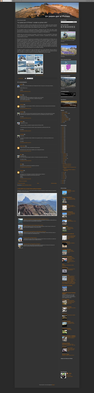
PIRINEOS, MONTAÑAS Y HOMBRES (68, 335)
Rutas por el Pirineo (65, 299)
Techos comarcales (65, 119)
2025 (63, 128)
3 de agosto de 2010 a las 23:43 (25, 160)
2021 (63, 134)
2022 (63, 133)
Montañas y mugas (65, 354)
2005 (63, 183)
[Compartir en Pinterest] (32, 78)
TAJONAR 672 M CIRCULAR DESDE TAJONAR (70, 228)
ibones (63, 114)
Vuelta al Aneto (69, 329)
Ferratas (63, 121)
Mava (21, 154)
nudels (21, 84)
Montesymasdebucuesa (66, 190)
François (21, 170)
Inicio (38, 183)
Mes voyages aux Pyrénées (67, 285)
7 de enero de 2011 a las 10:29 (25, 178)
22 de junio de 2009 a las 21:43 (25, 151)
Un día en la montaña (66, 343)
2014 (63, 145)
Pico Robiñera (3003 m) (67, 164)
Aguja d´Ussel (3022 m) (67, 165)
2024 (63, 130)
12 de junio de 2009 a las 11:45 (25, 108)
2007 (63, 181)
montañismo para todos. (66, 249)
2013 (63, 146)
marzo (64, 175)
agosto (64, 159)
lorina (21, 164)
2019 (63, 137)
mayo (64, 172)
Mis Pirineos (69, 375)
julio (64, 161)
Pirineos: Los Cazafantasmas (67, 211)
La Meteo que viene (65, 275)
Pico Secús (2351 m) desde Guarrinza (30, 237)
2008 (63, 180)
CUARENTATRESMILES (66, 328)
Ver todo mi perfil (69, 376)
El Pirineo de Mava (65, 204)
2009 (63, 152)
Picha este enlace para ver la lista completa (68, 73)
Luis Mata (22, 134)
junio (64, 162)
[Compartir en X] (30, 78)
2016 (63, 142)
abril (64, 173)
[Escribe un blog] (28, 78)
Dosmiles (63, 112)
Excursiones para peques (66, 306)
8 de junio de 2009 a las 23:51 (25, 91)
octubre (64, 156)
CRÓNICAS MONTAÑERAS (67, 197)
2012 (63, 148)
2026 (63, 127)
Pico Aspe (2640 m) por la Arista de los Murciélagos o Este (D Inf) (34, 231)
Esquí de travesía (65, 113)
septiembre (65, 158)
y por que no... (64, 314)
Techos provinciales (65, 118)
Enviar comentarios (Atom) (26, 185)
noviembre (65, 155)
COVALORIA (64, 219)
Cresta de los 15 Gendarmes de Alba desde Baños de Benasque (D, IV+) (36, 219)
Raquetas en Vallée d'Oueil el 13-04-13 (68, 355)
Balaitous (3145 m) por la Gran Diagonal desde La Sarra (33, 225)
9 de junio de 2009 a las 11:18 (25, 101)
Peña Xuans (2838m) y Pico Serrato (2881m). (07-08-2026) (71, 206)
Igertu (63, 264)
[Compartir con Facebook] (31, 78)
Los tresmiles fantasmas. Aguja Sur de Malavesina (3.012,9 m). (71, 213)
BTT (62, 122)
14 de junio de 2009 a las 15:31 (25, 118)
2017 (63, 140)
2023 (63, 131)
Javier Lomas (22, 146)
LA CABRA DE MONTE (66, 321)
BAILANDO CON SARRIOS (67, 256)
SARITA (21, 121)
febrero (64, 176)
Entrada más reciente (21, 183)
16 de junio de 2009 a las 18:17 (25, 142)
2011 (63, 149)
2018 (63, 139)
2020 (63, 136)
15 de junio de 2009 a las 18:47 (25, 130)
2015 (63, 143)
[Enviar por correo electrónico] (27, 78)
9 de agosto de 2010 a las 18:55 (25, 167)
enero (64, 178)
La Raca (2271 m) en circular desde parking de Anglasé (29, 188)
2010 (63, 151)
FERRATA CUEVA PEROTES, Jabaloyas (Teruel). (70, 251)
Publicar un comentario (23, 181)
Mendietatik (64, 346)
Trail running (64, 117)
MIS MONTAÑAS (65, 226)
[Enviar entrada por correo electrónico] (25, 78)
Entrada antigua (54, 183)
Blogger (53, 384)
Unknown (21, 104)
